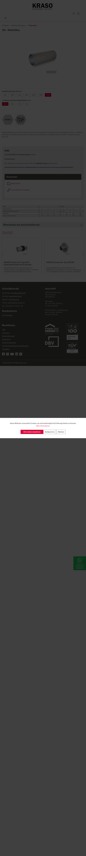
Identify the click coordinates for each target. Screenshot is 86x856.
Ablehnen (61, 432)
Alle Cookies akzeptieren (32, 432)
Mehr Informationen (43, 426)
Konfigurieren (50, 432)
